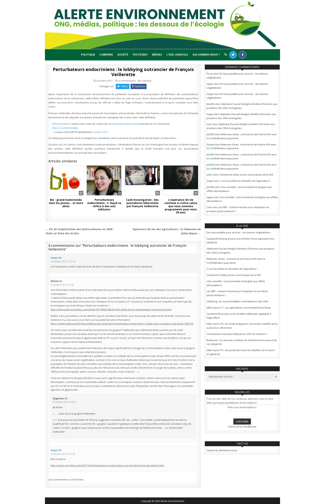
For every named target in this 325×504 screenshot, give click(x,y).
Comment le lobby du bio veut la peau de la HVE (246, 174)
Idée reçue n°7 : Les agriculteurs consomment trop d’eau (239, 307)
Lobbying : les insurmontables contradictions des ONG (237, 301)
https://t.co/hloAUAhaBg (65, 128)
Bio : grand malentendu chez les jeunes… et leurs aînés (66, 203)
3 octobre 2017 (100, 132)
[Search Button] (225, 54)
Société (122, 54)
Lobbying (106, 54)
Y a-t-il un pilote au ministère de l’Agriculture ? (245, 181)
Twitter (124, 86)
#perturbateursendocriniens (123, 123)
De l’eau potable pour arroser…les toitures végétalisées (239, 232)
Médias (157, 54)
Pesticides (140, 54)
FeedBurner (250, 426)
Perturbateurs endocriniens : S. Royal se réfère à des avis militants (104, 204)
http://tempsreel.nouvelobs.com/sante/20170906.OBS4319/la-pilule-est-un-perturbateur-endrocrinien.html (111, 309)
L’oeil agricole (177, 54)
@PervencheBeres (62, 123)
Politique (88, 54)
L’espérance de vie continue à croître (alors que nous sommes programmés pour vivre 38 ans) (180, 206)
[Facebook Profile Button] (242, 54)
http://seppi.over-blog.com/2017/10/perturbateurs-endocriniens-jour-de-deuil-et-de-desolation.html (107, 465)
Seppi (54, 257)
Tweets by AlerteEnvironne (222, 450)
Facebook (139, 86)
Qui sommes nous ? (206, 54)
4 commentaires (127, 81)
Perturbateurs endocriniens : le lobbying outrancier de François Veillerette (123, 71)
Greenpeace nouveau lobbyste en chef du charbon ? (237, 334)
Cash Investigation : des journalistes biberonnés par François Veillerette (142, 203)
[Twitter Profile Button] (233, 54)
